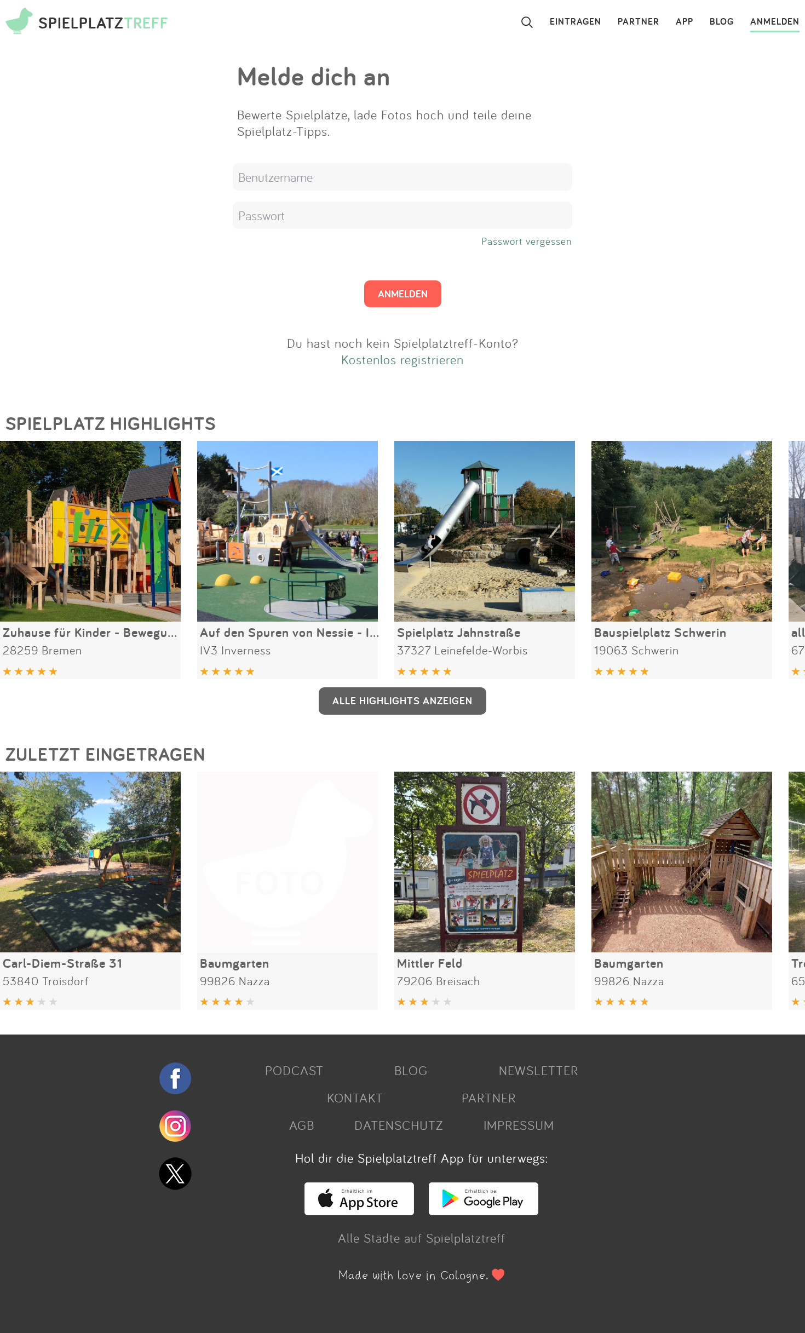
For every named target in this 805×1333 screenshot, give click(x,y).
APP (684, 22)
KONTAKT (355, 1097)
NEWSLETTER (538, 1070)
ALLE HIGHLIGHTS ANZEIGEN (402, 700)
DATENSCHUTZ (398, 1125)
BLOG (722, 22)
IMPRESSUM (519, 1125)
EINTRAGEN (575, 22)
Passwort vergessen (526, 241)
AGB (301, 1125)
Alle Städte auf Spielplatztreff (421, 1237)
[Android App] (483, 1210)
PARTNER (638, 22)
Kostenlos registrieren (402, 359)
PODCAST (294, 1070)
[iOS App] (359, 1210)
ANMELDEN (775, 22)
